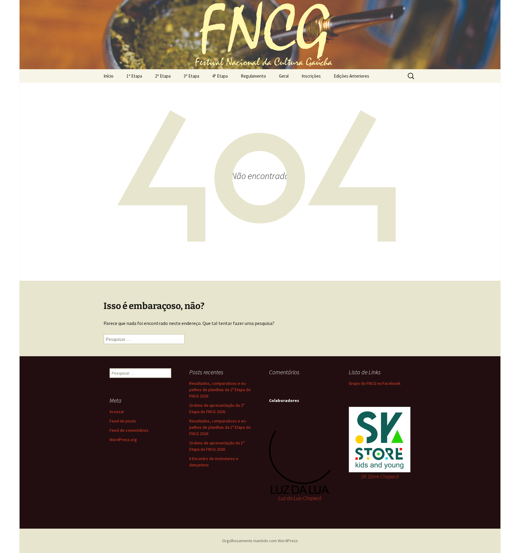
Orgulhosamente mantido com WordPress (260, 540)
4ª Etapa (220, 76)
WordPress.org (123, 439)
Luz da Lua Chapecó (299, 498)
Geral (284, 76)
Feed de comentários (129, 430)
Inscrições (311, 76)
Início (108, 76)
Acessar (117, 411)
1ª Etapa (134, 76)
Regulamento (253, 76)
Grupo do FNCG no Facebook (375, 383)
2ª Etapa (163, 76)
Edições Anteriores (351, 76)
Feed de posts (123, 421)
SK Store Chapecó (380, 476)
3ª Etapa (191, 76)
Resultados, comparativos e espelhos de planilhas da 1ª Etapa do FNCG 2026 (220, 427)
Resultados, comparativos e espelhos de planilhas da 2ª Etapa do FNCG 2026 (220, 390)
